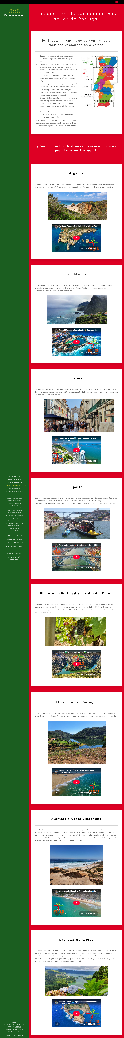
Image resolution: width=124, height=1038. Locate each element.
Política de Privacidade (14, 1029)
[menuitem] (14, 476)
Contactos (10, 1031)
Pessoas (19, 1031)
